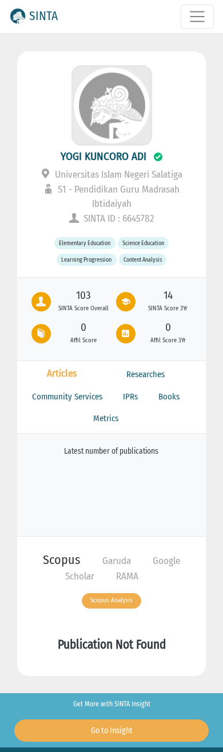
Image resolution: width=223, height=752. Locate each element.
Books (169, 396)
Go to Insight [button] (112, 730)
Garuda (116, 561)
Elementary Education (84, 243)
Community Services (67, 396)
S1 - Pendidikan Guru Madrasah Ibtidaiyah (117, 196)
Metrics (105, 418)
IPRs (130, 396)
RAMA (127, 576)
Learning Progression (86, 259)
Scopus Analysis (111, 600)
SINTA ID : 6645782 (117, 219)
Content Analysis (143, 259)
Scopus (61, 559)
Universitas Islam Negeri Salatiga (117, 175)
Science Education (143, 243)
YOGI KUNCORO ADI (103, 156)
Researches (145, 374)
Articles (62, 373)
